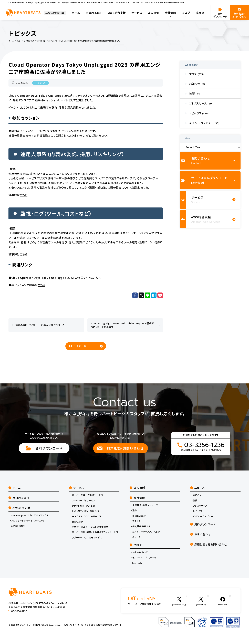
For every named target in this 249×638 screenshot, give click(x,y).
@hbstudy (201, 604)
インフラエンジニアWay (144, 557)
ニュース (136, 537)
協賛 (195, 500)
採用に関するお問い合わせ (210, 544)
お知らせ (197, 495)
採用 (198, 13)
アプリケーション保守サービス (87, 537)
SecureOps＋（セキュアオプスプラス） (30, 515)
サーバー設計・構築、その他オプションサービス (95, 532)
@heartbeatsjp (179, 604)
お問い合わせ (202, 534)
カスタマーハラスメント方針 (146, 531)
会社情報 (139, 498)
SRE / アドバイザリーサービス (87, 516)
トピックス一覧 (78, 346)
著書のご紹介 (139, 515)
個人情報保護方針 (141, 526)
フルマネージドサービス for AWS (27, 520)
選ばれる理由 (21, 498)
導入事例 (139, 488)
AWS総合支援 (21, 508)
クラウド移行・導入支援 (83, 505)
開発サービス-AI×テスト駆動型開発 (90, 526)
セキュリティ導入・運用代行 (85, 511)
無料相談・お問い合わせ (125, 448)
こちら (23, 195)
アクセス (136, 521)
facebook (222, 604)
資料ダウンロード (48, 448)
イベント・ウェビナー (203, 516)
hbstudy (137, 562)
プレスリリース (200, 505)
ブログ (137, 545)
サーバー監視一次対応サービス (87, 495)
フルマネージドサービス (83, 500)
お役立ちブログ (140, 552)
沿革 (134, 510)
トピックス (40, 83)
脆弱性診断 (77, 521)
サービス (78, 488)
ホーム (17, 488)
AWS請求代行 (18, 525)
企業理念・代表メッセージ (145, 505)
